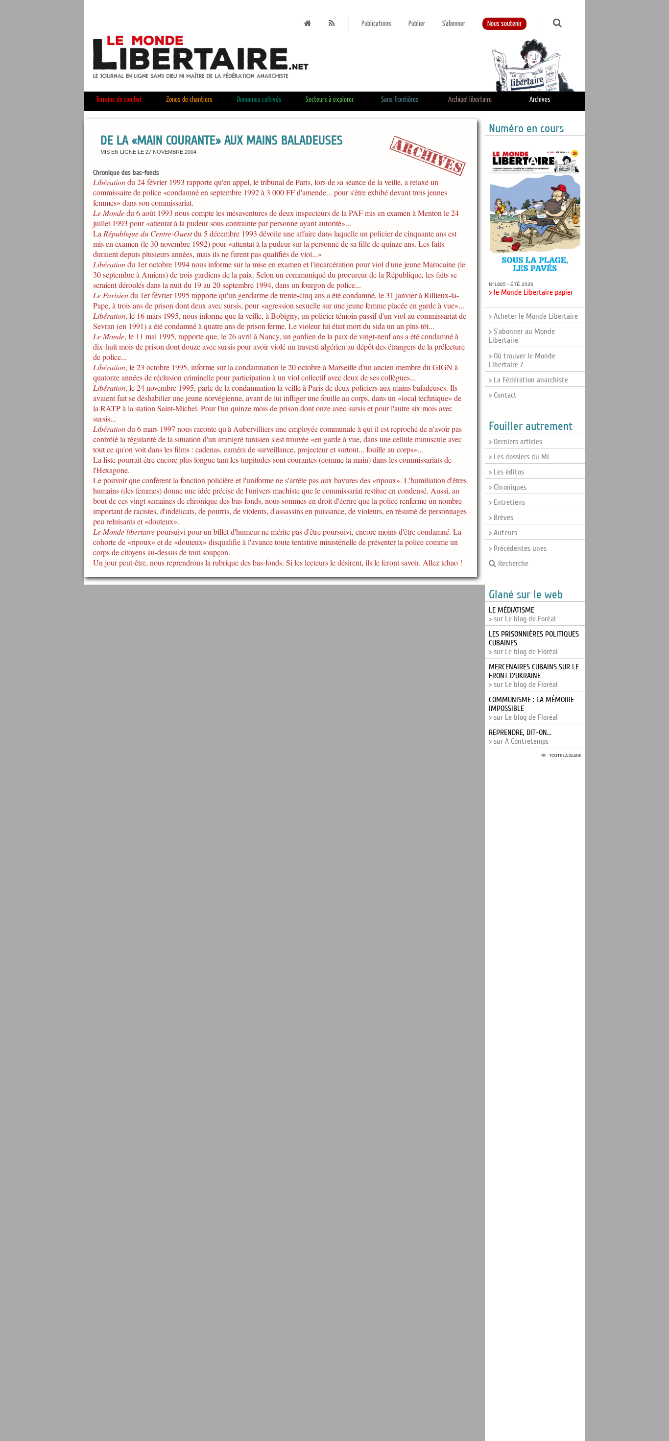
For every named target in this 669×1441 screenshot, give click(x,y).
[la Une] (307, 23)
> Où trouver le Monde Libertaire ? (522, 360)
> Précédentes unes (518, 548)
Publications (376, 23)
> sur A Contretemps (520, 737)
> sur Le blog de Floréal (534, 675)
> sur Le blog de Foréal (522, 614)
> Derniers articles (515, 441)
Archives (539, 99)
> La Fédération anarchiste (528, 380)
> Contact (503, 395)
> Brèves (501, 517)
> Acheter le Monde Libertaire (533, 316)
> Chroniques (507, 487)
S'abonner (453, 23)
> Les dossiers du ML (519, 456)
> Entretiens (507, 502)
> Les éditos (506, 472)
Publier (416, 23)
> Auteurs (503, 532)
